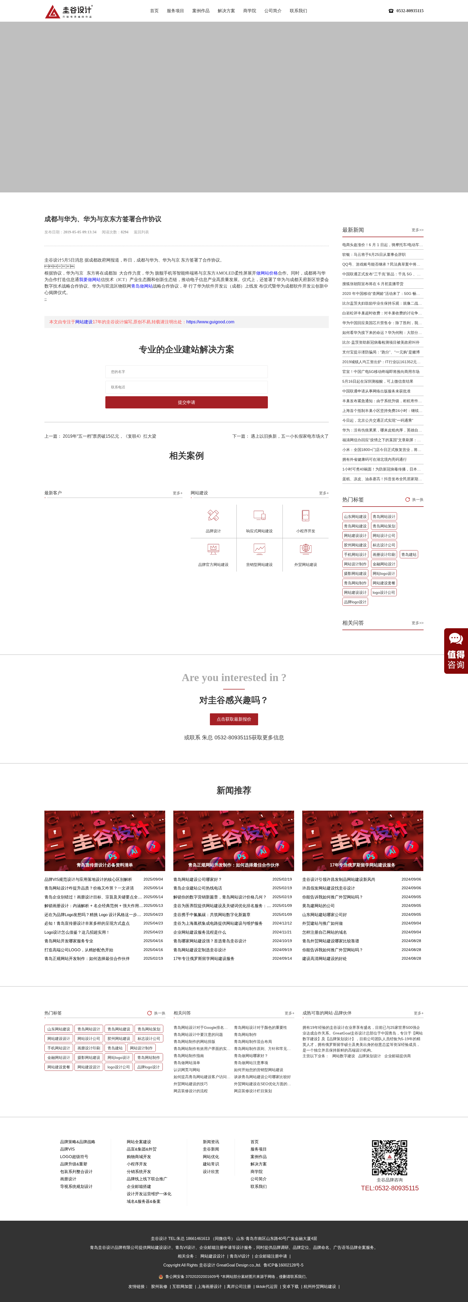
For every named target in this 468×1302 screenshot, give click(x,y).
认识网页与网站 (187, 1070)
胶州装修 (159, 1286)
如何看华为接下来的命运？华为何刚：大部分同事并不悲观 (383, 332)
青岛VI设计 (240, 1256)
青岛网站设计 (384, 516)
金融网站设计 (384, 564)
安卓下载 (291, 1286)
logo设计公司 (384, 592)
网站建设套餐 (384, 583)
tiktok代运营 (267, 1286)
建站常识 (211, 1164)
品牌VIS (67, 1149)
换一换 (418, 499)
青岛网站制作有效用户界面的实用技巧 (204, 1048)
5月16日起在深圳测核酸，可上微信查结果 (377, 381)
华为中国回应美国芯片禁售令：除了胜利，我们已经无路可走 (383, 323)
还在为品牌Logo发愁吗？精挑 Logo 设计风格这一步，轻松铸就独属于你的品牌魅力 (94, 914)
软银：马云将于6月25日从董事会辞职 (374, 254)
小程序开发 (137, 1164)
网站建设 (84, 322)
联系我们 (298, 10)
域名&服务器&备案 (144, 1201)
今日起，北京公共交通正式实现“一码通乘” (377, 420)
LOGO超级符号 (74, 1156)
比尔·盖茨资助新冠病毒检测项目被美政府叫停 (381, 342)
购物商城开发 (139, 1156)
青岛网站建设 (355, 526)
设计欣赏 (211, 1171)
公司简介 (273, 10)
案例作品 (201, 10)
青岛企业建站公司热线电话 (197, 888)
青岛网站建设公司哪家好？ (197, 879)
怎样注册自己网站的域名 (324, 932)
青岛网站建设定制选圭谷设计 (199, 950)
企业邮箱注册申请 (271, 1256)
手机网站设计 (355, 554)
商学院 (249, 10)
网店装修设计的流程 (191, 1091)
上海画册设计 (210, 1286)
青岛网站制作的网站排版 (194, 1041)
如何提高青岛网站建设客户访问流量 (204, 1077)
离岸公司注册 (239, 1286)
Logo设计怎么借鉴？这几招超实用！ (77, 932)
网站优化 (211, 1156)
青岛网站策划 (384, 526)
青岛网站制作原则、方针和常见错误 (264, 1048)
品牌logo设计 (355, 602)
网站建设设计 (355, 535)
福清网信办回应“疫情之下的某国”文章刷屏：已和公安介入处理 (383, 440)
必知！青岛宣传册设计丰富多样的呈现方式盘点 (87, 923)
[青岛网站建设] (68, 11)
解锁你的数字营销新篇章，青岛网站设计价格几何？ (220, 897)
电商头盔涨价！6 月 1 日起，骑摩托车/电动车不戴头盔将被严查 (383, 245)
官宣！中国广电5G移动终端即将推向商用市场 (381, 371)
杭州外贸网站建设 (320, 1286)
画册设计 (68, 1179)
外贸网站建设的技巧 (191, 1084)
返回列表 (141, 232)
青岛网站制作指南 (189, 1055)
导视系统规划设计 (76, 1186)
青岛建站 (409, 554)
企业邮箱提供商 (397, 1056)
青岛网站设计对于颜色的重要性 (260, 1027)
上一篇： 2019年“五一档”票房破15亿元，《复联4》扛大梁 (100, 436)
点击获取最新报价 (234, 719)
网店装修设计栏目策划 (253, 1091)
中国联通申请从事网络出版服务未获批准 (376, 391)
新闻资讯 (211, 1141)
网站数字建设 (343, 1056)
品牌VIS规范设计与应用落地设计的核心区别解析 (88, 879)
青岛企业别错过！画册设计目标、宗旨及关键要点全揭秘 (94, 897)
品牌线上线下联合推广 (147, 1179)
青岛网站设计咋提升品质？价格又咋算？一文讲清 (89, 888)
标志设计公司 (384, 545)
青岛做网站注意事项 (251, 1063)
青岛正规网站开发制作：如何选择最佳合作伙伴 (87, 958)
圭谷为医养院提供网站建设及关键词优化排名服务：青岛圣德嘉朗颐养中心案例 (222, 905)
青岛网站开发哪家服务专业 (68, 941)
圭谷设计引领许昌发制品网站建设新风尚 (338, 879)
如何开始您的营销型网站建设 (258, 1070)
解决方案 (226, 10)
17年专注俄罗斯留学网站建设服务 (204, 958)
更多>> (418, 230)
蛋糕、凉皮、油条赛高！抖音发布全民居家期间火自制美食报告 (383, 479)
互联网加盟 (183, 1286)
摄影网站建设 (355, 573)
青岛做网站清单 (187, 1063)
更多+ (178, 493)
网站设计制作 (355, 564)
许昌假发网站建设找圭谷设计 (328, 888)
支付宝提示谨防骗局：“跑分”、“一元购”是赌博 (381, 352)
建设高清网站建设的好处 (324, 958)
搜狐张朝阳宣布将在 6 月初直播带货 (373, 284)
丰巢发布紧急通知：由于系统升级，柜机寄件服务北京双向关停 (383, 401)
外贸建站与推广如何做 (322, 923)
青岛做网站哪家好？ (251, 1055)
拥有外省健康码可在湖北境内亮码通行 (374, 459)
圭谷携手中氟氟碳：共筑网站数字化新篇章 (212, 914)
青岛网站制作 (355, 583)
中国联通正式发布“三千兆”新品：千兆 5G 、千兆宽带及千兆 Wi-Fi (383, 274)
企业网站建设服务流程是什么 (199, 932)
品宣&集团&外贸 (142, 1149)
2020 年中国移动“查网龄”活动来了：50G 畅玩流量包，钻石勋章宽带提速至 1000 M (383, 293)
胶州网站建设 (355, 545)
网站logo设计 (384, 573)
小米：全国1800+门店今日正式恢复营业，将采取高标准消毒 (383, 449)
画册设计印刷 (384, 554)
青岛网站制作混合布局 (253, 1041)
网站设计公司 (384, 535)
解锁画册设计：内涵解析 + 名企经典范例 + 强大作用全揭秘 (94, 905)
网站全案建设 (139, 1141)
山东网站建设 (355, 516)
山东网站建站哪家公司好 (324, 914)
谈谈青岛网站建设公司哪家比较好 (262, 1077)
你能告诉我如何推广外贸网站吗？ (332, 897)
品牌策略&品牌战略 (77, 1141)
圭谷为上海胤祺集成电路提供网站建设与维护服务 (218, 923)
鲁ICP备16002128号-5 (283, 1265)
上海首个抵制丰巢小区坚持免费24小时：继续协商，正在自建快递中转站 (383, 410)
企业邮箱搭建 (139, 1186)
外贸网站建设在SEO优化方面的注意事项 (264, 1084)
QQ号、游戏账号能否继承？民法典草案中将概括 (383, 264)
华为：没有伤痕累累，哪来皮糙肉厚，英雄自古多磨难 (383, 430)
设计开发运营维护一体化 (149, 1193)
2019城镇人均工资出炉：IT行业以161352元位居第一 (383, 362)
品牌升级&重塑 (73, 1164)
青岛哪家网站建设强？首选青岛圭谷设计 (209, 941)
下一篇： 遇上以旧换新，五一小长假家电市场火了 (280, 436)
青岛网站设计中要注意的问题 (198, 1034)
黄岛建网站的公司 (318, 905)
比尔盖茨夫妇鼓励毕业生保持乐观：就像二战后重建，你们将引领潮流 (383, 303)
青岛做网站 (142, 286)
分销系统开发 (139, 1171)
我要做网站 (90, 279)
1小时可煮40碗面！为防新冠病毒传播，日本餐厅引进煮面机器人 (383, 469)
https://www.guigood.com (210, 322)
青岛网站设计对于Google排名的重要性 (204, 1027)
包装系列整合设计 (76, 1171)
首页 (154, 10)
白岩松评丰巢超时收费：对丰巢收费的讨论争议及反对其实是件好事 (383, 313)
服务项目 (175, 10)
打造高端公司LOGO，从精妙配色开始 (78, 950)
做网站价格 (267, 273)
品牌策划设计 (369, 1056)
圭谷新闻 (211, 1149)
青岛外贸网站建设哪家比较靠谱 (330, 941)
